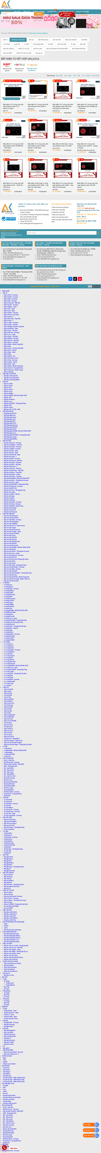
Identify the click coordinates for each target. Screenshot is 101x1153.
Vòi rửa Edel (7, 713)
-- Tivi (3, 1046)
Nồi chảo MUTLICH (9, 784)
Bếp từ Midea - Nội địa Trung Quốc (13, 344)
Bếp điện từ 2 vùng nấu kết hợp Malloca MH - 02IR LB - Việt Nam (13, 185)
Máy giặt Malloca (9, 863)
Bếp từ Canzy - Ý (8, 320)
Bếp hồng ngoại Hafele (10, 429)
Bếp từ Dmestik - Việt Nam (11, 340)
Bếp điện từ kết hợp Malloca (39, 33)
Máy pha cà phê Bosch (10, 914)
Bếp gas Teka (7, 397)
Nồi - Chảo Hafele (9, 768)
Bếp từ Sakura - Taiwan (10, 362)
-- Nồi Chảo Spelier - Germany (10, 1139)
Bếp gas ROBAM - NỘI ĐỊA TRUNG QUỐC (15, 395)
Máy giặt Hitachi (8, 1026)
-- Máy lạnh (5, 1028)
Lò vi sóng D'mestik (9, 664)
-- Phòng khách (6, 991)
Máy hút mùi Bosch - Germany (12, 443)
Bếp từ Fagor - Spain (9, 352)
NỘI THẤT (17, 12)
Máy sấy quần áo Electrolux (12, 886)
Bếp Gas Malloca (8, 393)
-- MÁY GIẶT (5, 855)
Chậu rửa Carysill (9, 736)
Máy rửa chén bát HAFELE (11, 518)
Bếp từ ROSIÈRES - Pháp (11, 328)
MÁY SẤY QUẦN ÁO (8, 49)
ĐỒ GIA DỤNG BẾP (82, 12)
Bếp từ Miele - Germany (10, 299)
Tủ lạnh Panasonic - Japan (11, 1013)
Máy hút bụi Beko (9, 965)
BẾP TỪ (5, 40)
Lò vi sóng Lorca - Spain (10, 667)
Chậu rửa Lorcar (8, 731)
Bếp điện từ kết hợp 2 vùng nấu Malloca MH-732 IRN (63, 145)
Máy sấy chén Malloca (10, 821)
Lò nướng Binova (8, 614)
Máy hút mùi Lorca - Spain (11, 482)
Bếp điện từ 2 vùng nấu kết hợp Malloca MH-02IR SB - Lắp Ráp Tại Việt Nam (63, 106)
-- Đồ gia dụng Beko (7, 1137)
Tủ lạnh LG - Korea (9, 1014)
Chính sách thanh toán (58, 215)
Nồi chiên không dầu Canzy (11, 934)
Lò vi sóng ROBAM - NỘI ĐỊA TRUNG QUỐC (16, 666)
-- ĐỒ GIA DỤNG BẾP (8, 758)
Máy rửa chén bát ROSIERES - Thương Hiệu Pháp (17, 573)
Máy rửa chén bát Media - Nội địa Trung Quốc (16, 577)
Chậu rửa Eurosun (9, 703)
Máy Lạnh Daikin (8, 1032)
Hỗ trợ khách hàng (61, 204)
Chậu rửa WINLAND (9, 715)
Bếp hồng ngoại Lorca (10, 433)
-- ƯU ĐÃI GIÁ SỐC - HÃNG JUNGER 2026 (13, 1078)
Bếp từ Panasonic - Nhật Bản (12, 303)
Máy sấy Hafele (8, 874)
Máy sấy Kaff (8, 878)
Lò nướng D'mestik (9, 616)
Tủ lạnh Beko (7, 847)
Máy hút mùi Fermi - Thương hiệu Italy (14, 490)
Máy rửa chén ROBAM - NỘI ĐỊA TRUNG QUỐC (17, 547)
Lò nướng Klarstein (9, 624)
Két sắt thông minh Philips (11, 906)
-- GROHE (4, 1062)
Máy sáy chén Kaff (9, 825)
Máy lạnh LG (7, 1038)
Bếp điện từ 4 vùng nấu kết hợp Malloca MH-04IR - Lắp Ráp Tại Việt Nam (63, 185)
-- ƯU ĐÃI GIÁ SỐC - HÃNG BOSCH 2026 (13, 1080)
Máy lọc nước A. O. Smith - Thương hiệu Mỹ (16, 945)
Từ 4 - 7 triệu (76, 75)
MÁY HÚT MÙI (57, 40)
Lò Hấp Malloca (8, 752)
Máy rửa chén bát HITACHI (11, 533)
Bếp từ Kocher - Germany (11, 305)
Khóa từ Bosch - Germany (11, 898)
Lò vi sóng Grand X (9, 656)
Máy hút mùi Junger (9, 492)
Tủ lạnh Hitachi (8, 839)
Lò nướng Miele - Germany (11, 589)
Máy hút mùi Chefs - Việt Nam (12, 464)
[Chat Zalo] (97, 1124)
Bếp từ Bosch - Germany (11, 295)
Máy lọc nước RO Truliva (11, 955)
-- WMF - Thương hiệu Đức (9, 1113)
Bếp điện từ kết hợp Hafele (11, 378)
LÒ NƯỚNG (84, 40)
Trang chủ (4, 33)
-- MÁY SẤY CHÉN (7, 817)
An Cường (6, 981)
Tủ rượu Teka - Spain (9, 813)
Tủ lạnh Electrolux (9, 843)
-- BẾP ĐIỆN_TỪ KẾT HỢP (9, 374)
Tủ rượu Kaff (7, 805)
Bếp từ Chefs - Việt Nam (11, 330)
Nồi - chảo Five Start (9, 776)
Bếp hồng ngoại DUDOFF (11, 427)
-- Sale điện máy (6, 1076)
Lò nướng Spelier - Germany (12, 634)
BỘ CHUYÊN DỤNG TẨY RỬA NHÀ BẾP (57, 49)
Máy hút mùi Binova (9, 500)
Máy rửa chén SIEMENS (10, 524)
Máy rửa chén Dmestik (10, 537)
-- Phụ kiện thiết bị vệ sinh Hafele (11, 1097)
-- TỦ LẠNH (5, 831)
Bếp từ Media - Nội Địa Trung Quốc (13, 366)
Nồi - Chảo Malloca (9, 774)
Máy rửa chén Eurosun (10, 539)
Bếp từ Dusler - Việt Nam (11, 336)
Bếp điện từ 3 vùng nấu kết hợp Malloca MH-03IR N (38, 105)
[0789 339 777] (97, 1130)
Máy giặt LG (7, 869)
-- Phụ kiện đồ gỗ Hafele (8, 1095)
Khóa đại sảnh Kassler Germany (13, 896)
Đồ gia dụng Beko (9, 790)
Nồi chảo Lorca (8, 780)
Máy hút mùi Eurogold (10, 508)
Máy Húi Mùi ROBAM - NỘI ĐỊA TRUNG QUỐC (16, 478)
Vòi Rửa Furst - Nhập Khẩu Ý (12, 738)
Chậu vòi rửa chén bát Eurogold (13, 742)
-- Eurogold (5, 1085)
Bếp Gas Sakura (8, 407)
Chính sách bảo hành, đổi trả (60, 217)
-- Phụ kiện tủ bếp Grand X (9, 1103)
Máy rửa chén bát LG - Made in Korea (14, 526)
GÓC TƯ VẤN (16, 16)
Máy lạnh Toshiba (9, 1042)
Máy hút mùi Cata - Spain (11, 453)
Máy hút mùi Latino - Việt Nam (12, 462)
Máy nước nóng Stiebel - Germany (13, 1052)
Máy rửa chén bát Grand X (11, 581)
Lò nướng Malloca (9, 591)
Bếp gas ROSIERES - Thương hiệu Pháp (15, 403)
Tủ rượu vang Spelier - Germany (13, 815)
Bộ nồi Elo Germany (9, 778)
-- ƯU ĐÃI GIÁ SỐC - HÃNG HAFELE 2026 (13, 1082)
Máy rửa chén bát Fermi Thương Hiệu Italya (16, 559)
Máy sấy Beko (8, 882)
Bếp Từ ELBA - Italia (9, 364)
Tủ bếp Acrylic (10, 983)
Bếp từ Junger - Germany (11, 322)
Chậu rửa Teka (8, 693)
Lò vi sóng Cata (8, 644)
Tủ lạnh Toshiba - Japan (10, 1016)
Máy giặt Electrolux (9, 871)
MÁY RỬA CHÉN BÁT (71, 40)
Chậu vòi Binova (8, 729)
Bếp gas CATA (8, 405)
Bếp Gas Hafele (8, 384)
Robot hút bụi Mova (9, 969)
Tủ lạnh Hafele (8, 833)
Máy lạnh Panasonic (9, 1034)
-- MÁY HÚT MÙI (6, 441)
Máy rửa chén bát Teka (10, 575)
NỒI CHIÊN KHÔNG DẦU (79, 49)
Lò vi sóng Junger (9, 671)
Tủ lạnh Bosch (8, 835)
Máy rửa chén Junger (10, 527)
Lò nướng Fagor (8, 630)
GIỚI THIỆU (6, 16)
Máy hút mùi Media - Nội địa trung (13, 506)
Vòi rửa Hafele (8, 695)
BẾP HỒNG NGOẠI (43, 40)
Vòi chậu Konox (8, 727)
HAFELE (6, 926)
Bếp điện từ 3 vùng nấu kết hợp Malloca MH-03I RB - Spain (87, 185)
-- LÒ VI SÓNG (6, 642)
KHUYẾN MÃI (52, 12)
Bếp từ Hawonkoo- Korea (11, 358)
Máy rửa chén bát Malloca (11, 522)
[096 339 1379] (97, 1135)
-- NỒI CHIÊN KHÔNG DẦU (9, 932)
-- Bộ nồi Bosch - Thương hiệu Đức (11, 1141)
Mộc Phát (6, 987)
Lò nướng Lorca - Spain (10, 618)
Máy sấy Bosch (8, 876)
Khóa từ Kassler (8, 894)
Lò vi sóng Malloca (9, 652)
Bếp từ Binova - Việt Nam (11, 342)
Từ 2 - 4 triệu (67, 75)
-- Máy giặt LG (6, 1048)
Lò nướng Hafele (8, 593)
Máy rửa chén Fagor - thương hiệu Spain (15, 565)
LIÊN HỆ (26, 16)
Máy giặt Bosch (8, 859)
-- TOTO (4, 1060)
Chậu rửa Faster (8, 719)
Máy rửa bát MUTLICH (10, 557)
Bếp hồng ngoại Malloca (10, 439)
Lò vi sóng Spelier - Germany (12, 650)
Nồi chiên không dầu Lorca (11, 940)
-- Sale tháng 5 (6, 1070)
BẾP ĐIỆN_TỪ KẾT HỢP (22, 33)
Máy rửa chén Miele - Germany (12, 520)
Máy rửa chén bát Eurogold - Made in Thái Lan (17, 579)
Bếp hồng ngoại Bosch (10, 413)
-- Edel (3, 1087)
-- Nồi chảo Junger (7, 1135)
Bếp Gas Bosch (8, 386)
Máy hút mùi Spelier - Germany (12, 502)
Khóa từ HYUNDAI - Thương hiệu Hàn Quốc (16, 904)
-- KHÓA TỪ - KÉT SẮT (8, 890)
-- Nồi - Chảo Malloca (8, 1121)
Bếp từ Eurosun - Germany (11, 315)
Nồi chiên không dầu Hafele (11, 942)
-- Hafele (4, 1091)
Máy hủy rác (39, 53)
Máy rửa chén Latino (10, 563)
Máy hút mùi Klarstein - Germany (13, 486)
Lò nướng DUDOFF (9, 606)
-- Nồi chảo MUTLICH (8, 1131)
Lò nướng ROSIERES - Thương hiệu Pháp (15, 620)
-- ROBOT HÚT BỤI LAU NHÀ (10, 961)
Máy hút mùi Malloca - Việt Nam (13, 445)
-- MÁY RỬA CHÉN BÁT (8, 514)
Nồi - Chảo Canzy (8, 772)
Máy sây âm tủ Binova (10, 823)
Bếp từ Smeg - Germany (10, 360)
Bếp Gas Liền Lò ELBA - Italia (12, 409)
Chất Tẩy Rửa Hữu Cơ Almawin (12, 930)
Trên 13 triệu (95, 75)
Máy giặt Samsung (9, 1024)
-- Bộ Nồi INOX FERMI (8, 1133)
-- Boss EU (5, 1093)
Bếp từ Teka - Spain (9, 309)
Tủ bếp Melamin (10, 985)
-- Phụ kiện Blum (6, 1101)
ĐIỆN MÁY (26, 12)
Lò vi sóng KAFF (8, 658)
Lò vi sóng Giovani (9, 660)
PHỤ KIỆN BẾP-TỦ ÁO (66, 12)
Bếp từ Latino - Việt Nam (11, 324)
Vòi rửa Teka (7, 697)
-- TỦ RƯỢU (5, 798)
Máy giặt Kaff (8, 861)
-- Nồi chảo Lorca (7, 1127)
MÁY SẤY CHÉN (62, 44)
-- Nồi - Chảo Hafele (7, 1115)
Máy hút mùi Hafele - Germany (12, 447)
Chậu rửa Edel (8, 711)
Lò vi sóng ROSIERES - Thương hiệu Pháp (15, 669)
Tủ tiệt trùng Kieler (9, 829)
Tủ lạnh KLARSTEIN (9, 845)
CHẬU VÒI (17, 44)
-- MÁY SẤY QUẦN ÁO (8, 873)
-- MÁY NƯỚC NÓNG (7, 1050)
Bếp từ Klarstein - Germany (11, 332)
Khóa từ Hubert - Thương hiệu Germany (15, 900)
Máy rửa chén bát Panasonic (12, 529)
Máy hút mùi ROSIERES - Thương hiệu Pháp (16, 484)
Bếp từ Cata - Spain (9, 311)
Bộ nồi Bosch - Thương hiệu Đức (13, 794)
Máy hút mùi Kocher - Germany (13, 476)
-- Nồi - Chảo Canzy (7, 1119)
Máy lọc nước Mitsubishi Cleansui (13, 957)
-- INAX (4, 1058)
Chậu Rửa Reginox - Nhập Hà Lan (13, 740)
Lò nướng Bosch (8, 587)
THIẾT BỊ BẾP (6, 12)
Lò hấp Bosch (8, 748)
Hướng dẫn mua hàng (58, 212)
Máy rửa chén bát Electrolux (12, 541)
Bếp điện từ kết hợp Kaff (11, 376)
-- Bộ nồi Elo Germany (8, 1125)
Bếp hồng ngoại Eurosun (10, 425)
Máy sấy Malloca (9, 880)
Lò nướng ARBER (9, 604)
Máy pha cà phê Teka (10, 920)
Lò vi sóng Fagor (8, 677)
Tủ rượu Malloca (8, 807)
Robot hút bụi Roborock (10, 971)
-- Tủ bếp (4, 979)
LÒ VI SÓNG (6, 44)
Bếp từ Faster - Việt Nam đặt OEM (13, 348)
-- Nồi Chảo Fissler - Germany (10, 1109)
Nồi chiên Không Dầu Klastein (12, 938)
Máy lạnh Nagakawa (9, 1030)
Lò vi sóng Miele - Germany (11, 679)
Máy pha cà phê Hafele (10, 912)
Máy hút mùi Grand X (10, 510)
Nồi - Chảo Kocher (9, 770)
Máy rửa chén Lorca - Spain (11, 553)
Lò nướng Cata (8, 585)
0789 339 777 (81, 214)
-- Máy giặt (5, 1020)
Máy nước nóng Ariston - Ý (11, 1054)
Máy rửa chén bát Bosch (11, 516)
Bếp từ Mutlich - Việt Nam (11, 338)
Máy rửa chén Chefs (9, 561)
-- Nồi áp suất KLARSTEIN (9, 1129)
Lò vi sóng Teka (8, 654)
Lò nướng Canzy (8, 602)
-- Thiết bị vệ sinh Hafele (9, 1064)
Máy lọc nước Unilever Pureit (12, 953)
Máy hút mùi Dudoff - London (12, 474)
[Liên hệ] (5, 1148)
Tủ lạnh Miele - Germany (10, 837)
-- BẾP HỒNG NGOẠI (7, 411)
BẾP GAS (31, 40)
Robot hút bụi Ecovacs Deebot (12, 963)
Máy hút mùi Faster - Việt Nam (12, 468)
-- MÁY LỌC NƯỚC (7, 944)
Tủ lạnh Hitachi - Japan (10, 1011)
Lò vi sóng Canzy (8, 683)
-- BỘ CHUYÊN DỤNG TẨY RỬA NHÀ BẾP (13, 922)
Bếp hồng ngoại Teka (9, 419)
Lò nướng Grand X (9, 638)
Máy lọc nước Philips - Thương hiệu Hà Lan (16, 951)
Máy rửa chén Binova (10, 549)
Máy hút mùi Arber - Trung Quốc (13, 472)
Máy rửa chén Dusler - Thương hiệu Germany (16, 551)
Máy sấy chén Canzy (10, 819)
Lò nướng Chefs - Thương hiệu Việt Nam (15, 626)
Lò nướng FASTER (9, 600)
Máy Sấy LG (7, 888)
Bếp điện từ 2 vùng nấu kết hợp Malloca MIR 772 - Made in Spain (13, 106)
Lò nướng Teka (8, 608)
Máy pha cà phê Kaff (10, 916)
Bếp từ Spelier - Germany (11, 313)
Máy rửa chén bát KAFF (10, 571)
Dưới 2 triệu (59, 75)
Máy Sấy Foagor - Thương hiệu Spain (14, 827)
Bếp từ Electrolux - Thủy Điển (12, 319)
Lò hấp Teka (7, 756)
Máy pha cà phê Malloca (11, 918)
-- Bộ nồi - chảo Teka (7, 1107)
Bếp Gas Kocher (8, 389)
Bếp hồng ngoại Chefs (10, 423)
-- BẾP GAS (5, 382)
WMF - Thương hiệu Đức (10, 766)
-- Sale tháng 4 (6, 1072)
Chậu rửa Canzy (8, 725)
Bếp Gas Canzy (8, 391)
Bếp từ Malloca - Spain (10, 307)
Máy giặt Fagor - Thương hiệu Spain (14, 867)
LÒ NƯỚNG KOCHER (9, 612)
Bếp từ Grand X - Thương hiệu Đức (13, 368)
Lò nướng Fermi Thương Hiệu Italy (13, 622)
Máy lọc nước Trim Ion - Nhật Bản (13, 947)
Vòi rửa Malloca (8, 701)
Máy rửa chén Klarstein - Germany (13, 555)
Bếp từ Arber (7, 346)
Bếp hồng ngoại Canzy (10, 417)
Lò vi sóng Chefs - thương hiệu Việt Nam (15, 673)
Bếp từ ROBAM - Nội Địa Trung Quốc (14, 326)
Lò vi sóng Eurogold (9, 681)
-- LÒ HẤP (4, 746)
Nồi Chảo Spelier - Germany (11, 792)
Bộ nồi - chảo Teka (9, 760)
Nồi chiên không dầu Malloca (12, 936)
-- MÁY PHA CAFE (7, 910)
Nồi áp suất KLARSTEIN (10, 782)
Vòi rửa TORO (8, 709)
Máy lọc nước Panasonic (11, 959)
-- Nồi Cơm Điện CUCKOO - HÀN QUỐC (12, 1111)
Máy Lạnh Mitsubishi (10, 1036)
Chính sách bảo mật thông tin (60, 207)
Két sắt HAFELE (8, 908)
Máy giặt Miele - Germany (11, 1022)
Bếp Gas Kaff (7, 388)
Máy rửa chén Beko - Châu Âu (12, 569)
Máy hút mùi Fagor (9, 496)
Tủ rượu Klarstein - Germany (12, 811)
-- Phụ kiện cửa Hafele (8, 1099)
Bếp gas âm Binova (9, 399)
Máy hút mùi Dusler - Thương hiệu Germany (16, 480)
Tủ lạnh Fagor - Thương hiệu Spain (13, 849)
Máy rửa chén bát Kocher (11, 545)
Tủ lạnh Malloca (8, 841)
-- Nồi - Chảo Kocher (7, 1117)
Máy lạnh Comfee (9, 1044)
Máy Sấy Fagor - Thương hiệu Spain (14, 884)
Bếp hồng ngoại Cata (9, 415)
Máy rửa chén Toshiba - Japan (12, 531)
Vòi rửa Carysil (8, 735)
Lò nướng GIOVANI (9, 640)
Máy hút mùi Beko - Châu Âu (12, 494)
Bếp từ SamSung (8, 372)
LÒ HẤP (26, 44)
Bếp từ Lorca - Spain (9, 334)
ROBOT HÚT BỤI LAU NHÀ (23, 53)
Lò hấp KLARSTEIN (9, 754)
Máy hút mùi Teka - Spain (11, 451)
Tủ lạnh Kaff (7, 853)
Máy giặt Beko (8, 865)
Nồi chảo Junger (8, 788)
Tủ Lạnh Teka (7, 851)
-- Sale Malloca (6, 1074)
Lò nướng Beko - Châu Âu (11, 628)
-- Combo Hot (5, 1068)
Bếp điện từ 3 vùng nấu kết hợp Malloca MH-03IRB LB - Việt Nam (87, 106)
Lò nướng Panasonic (9, 598)
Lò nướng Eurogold (9, 636)
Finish (5, 924)
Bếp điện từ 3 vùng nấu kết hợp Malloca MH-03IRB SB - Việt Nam (13, 146)
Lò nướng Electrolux (9, 595)
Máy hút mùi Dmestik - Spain (12, 455)
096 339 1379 (81, 219)
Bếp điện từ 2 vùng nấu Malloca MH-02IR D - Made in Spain (87, 146)
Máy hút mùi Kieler (9, 498)
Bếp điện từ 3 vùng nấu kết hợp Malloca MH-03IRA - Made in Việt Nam (38, 146)
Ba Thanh (6, 989)
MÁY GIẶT (83, 44)
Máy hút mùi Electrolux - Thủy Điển (14, 470)
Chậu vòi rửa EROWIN (10, 721)
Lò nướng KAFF (8, 596)
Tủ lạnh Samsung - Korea (11, 1018)
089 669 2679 (92, 214)
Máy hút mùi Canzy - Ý (10, 457)
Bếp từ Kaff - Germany (10, 301)
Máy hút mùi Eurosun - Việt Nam (13, 460)
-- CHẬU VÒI (5, 687)
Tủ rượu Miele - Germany (11, 804)
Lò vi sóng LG (8, 685)
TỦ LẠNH (73, 44)
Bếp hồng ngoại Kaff (9, 421)
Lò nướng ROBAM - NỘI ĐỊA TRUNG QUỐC (16, 610)
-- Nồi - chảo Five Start (8, 1123)
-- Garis (4, 1089)
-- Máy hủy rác (6, 973)
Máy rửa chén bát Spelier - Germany (14, 567)
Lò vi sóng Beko (8, 675)
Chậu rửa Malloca (9, 699)
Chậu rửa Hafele (8, 689)
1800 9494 (80, 208)
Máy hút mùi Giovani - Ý (10, 466)
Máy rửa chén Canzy (9, 535)
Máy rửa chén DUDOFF (10, 543)
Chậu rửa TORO (8, 707)
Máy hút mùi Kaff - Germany (12, 458)
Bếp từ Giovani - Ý (9, 317)
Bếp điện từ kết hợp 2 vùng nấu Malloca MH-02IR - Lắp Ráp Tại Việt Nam (38, 185)
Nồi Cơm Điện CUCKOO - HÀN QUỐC (14, 764)
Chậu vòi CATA (8, 733)
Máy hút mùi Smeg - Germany (12, 504)
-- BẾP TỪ (4, 293)
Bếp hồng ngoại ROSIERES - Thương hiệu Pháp (17, 435)
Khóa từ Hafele (8, 892)
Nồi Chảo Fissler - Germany (11, 762)
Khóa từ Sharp (8, 902)
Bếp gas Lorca (8, 401)
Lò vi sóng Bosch (9, 646)
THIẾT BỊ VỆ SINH (39, 12)
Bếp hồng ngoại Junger (10, 437)
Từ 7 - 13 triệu (86, 75)
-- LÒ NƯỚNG (5, 583)
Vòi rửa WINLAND (9, 717)
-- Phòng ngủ (5, 999)
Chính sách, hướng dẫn (58, 210)
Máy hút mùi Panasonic (10, 512)
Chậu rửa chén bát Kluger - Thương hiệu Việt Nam (18, 744)
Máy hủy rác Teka (9, 975)
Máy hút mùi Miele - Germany (12, 449)
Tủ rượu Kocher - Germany (11, 809)
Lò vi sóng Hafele (9, 648)
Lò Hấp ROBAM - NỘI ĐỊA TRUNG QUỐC (15, 750)
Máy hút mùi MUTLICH (10, 488)
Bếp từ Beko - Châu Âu (10, 350)
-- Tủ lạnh (4, 1009)
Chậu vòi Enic (7, 691)
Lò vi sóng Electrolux (10, 662)
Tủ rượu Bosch (8, 802)
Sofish (6, 928)
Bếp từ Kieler (7, 354)
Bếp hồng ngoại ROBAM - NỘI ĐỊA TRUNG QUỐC (17, 431)
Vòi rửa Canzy (8, 723)
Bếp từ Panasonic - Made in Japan (13, 370)
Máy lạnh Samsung (9, 1040)
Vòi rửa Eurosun (8, 705)
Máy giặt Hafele (8, 857)
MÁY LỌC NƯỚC (7, 53)
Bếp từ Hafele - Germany (11, 297)
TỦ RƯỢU (50, 44)
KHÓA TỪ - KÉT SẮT (23, 49)
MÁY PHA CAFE (38, 49)
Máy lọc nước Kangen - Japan (12, 949)
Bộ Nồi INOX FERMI (9, 786)
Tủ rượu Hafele (8, 800)
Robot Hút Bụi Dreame (10, 967)
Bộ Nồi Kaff (7, 796)
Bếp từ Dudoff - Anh (9, 356)
